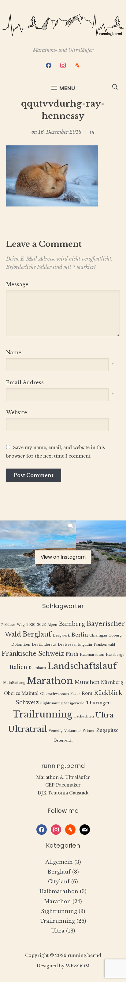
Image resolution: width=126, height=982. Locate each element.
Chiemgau (98, 635)
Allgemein (59, 862)
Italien (18, 667)
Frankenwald (104, 645)
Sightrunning (51, 703)
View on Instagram (63, 556)
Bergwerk (61, 635)
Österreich (63, 741)
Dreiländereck (44, 645)
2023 (41, 625)
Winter (89, 731)
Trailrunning (42, 714)
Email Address (25, 382)
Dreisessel (67, 645)
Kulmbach (37, 668)
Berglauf (37, 634)
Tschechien (84, 716)
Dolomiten (20, 645)
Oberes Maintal (21, 693)
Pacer (75, 694)
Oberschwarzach (54, 694)
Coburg (115, 635)
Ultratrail (27, 729)
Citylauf (59, 881)
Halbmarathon (92, 655)
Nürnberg (112, 682)
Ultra (104, 715)
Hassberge (115, 655)
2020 (30, 625)
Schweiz (27, 702)
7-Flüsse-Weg (13, 625)
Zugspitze (107, 730)
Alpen (52, 625)
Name (13, 352)
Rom (87, 693)
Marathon (50, 680)
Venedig (56, 731)
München (87, 682)
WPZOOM (78, 966)
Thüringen (98, 703)
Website (16, 412)
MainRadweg (14, 683)
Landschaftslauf (82, 666)
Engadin (85, 645)
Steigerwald (74, 703)
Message (17, 284)
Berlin (79, 635)
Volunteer (72, 731)
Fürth (72, 654)
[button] (63, 88)
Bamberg (72, 624)
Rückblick (108, 693)
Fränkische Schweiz (33, 653)
